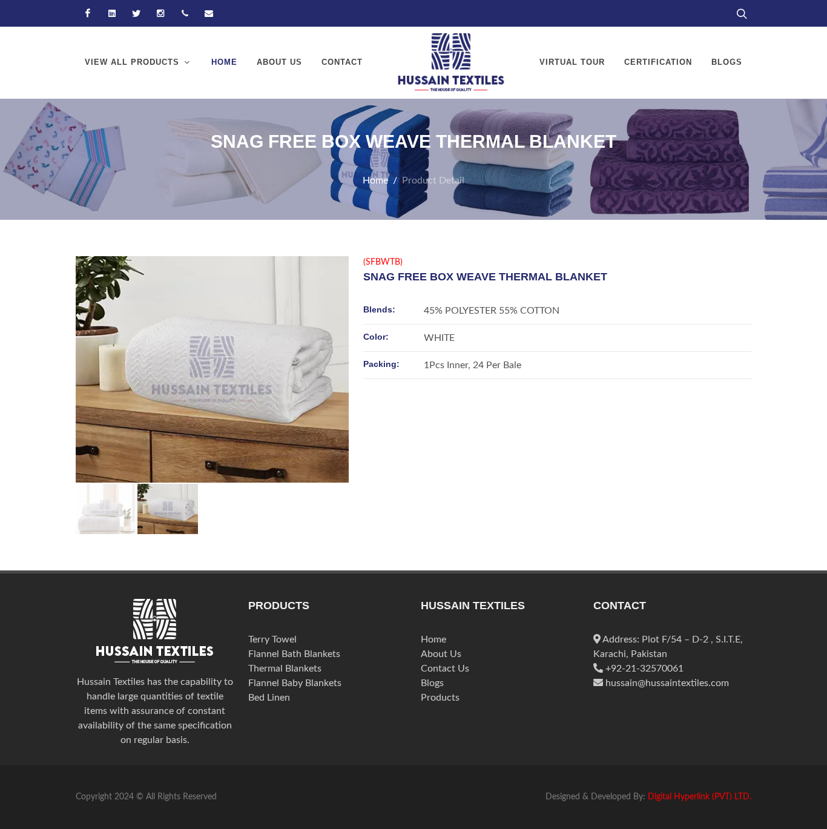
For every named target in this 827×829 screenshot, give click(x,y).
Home (375, 180)
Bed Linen (269, 697)
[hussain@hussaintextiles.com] (209, 13)
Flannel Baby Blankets (294, 683)
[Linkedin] (112, 13)
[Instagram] (160, 13)
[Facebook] (88, 13)
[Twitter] (136, 13)
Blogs (432, 683)
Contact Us (445, 668)
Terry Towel (272, 639)
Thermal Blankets (284, 668)
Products (440, 697)
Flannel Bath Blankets (294, 654)
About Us (441, 654)
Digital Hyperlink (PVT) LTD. (699, 797)
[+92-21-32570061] (185, 13)
